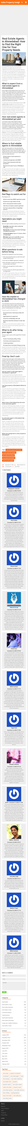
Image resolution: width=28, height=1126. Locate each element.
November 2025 (14, 1040)
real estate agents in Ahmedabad (13, 449)
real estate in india (14, 1010)
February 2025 (14, 1064)
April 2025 (14, 1058)
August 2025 (14, 1048)
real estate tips (17, 1095)
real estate (5, 1073)
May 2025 (14, 1056)
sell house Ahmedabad (8, 460)
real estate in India (14, 1025)
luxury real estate (7, 1095)
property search (17, 1087)
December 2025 (14, 1037)
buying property (15, 1093)
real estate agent (14, 1076)
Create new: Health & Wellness (14, 1023)
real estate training (7, 1090)
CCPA (2, 1110)
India (22, 1076)
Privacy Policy (4, 1115)
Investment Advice (14, 1012)
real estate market (17, 1084)
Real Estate (14, 1002)
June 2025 (14, 1053)
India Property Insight (11, 2)
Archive (3, 1120)
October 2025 (14, 1043)
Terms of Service (5, 1108)
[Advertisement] (14, 20)
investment (5, 1076)
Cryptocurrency (14, 1015)
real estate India (7, 1081)
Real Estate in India (14, 1004)
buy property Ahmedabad (9, 457)
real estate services (19, 1090)
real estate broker (7, 1098)
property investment (15, 1073)
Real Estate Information (14, 1020)
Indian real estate (7, 1087)
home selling (6, 1093)
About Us (3, 1106)
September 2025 (14, 1045)
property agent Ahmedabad (9, 452)
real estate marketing (16, 1079)
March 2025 (14, 1061)
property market (7, 1084)
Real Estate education (14, 1018)
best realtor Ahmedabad (8, 455)
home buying (6, 1079)
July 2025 (14, 1051)
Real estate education (14, 1007)
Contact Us (3, 1112)
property (15, 1081)
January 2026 (14, 1035)
